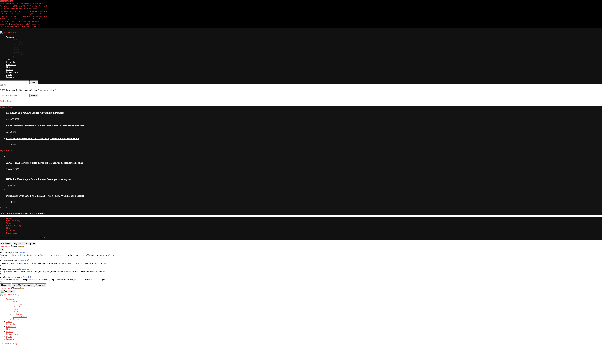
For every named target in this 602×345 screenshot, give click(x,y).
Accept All (30, 243)
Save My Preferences (23, 285)
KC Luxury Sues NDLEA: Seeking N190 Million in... (22, 4)
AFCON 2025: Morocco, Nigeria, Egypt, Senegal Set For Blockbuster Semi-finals (44, 163)
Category (10, 37)
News (15, 39)
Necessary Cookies (10, 252)
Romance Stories (20, 54)
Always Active (25, 252)
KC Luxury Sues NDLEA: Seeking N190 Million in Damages (35, 113)
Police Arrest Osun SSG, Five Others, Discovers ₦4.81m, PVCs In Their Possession (45, 196)
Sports (15, 47)
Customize (6, 243)
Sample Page (11, 233)
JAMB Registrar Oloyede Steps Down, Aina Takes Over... (24, 19)
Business (16, 57)
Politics (16, 49)
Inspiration (17, 52)
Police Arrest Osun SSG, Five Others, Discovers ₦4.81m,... (24, 14)
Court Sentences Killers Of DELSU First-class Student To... (24, 6)
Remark (23, 261)
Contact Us (11, 64)
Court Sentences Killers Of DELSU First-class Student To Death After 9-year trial (45, 126)
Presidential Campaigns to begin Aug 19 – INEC (20, 21)
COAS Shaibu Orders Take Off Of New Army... (19, 9)
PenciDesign (48, 238)
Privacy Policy (12, 62)
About (9, 59)
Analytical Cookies (10, 269)
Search (34, 82)
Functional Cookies (11, 261)
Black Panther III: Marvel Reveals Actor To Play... (21, 24)
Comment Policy (13, 220)
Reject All (18, 243)
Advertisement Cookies (12, 277)
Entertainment (19, 44)
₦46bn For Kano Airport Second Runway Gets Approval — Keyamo (38, 179)
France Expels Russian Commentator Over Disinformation (24, 16)
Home (8, 228)
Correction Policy (13, 225)
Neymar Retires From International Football (18, 26)
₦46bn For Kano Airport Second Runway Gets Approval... (24, 11)
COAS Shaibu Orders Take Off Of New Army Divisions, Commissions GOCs (42, 138)
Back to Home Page (8, 101)
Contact (9, 223)
